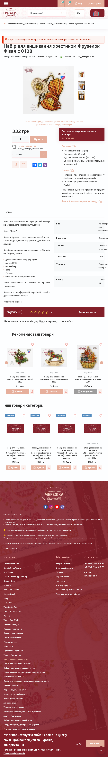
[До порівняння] (15, 164)
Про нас (59, 572)
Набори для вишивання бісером (18, 720)
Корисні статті (62, 577)
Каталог (11, 24)
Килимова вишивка (12, 637)
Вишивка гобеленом (13, 629)
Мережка (63, 557)
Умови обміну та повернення (69, 590)
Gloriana (7, 585)
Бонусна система (64, 563)
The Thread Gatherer (13, 611)
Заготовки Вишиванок (13, 677)
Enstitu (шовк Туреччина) (15, 577)
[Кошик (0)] (96, 13)
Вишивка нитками (12, 685)
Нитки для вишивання (13, 698)
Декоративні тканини (13, 633)
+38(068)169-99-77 (94, 567)
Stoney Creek (9, 594)
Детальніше (68, 138)
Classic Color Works (12, 568)
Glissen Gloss (9, 581)
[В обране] (23, 164)
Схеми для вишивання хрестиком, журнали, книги (26, 681)
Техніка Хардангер (12, 655)
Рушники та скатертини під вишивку (20, 729)
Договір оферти (63, 585)
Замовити (43, 154)
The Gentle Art (10, 607)
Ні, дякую (79, 744)
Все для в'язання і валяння (16, 694)
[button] (6, 362)
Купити (38, 139)
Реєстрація (96, 3)
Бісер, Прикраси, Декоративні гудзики (21, 724)
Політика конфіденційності (68, 594)
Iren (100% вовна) (12, 590)
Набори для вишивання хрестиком (30, 24)
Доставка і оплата (64, 568)
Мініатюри (8, 646)
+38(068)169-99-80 (94, 563)
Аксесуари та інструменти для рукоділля (22, 711)
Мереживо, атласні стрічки (16, 690)
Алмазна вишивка (12, 703)
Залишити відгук (87, 312)
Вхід (80, 3)
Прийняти (95, 743)
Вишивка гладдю (11, 624)
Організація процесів (13, 650)
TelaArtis (8, 603)
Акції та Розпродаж (12, 716)
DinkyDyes (8, 572)
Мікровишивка (10, 642)
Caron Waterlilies (11, 563)
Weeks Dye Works (11, 620)
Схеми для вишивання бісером (17, 664)
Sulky (6, 598)
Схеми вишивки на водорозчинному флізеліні (24, 672)
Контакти (60, 581)
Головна (5, 24)
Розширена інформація (14, 753)
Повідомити (87, 391)
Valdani (7, 616)
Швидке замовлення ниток (16, 659)
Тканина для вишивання (14, 707)
